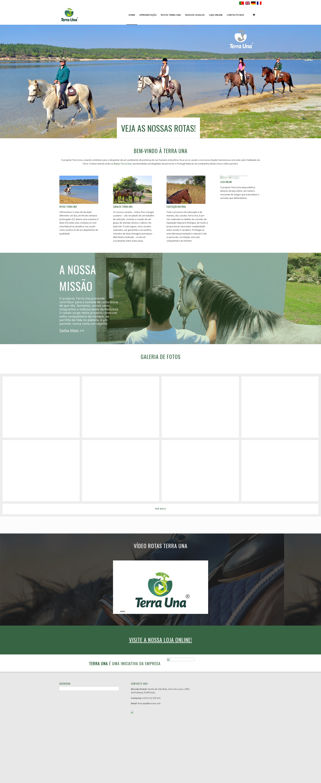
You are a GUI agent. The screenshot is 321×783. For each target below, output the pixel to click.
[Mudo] (205, 611)
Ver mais (160, 508)
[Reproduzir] (115, 611)
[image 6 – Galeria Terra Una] (122, 472)
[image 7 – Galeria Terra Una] (201, 472)
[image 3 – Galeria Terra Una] (201, 408)
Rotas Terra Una (68, 206)
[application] (160, 587)
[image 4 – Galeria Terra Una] (281, 408)
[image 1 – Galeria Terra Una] (42, 408)
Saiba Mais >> (71, 330)
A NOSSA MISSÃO (77, 277)
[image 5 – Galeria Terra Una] (42, 472)
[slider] (154, 611)
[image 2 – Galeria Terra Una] (122, 408)
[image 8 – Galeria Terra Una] (281, 472)
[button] (160, 587)
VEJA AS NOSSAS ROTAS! (158, 128)
